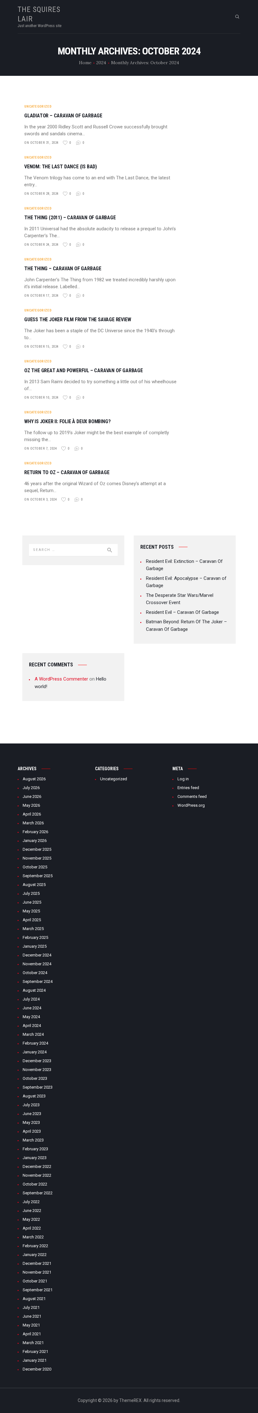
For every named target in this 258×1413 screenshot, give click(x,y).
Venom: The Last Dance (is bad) (60, 167)
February (35, 831)
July (31, 787)
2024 (101, 62)
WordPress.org (191, 805)
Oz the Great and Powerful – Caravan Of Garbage (83, 370)
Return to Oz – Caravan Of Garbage (66, 472)
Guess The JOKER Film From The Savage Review (77, 319)
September (38, 875)
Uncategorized (38, 106)
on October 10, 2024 (41, 397)
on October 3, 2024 (40, 499)
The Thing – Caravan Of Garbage (62, 269)
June (32, 796)
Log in (183, 779)
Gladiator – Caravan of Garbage (63, 116)
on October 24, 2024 (41, 245)
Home (85, 62)
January (35, 840)
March (33, 823)
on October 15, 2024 (41, 347)
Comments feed (192, 796)
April (32, 814)
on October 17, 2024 (41, 296)
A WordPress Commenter (61, 679)
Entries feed (188, 787)
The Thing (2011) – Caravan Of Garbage (70, 218)
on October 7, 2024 (40, 448)
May (31, 805)
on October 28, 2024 (41, 194)
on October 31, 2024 (41, 143)
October (35, 867)
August (34, 779)
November (37, 858)
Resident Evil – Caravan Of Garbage (182, 612)
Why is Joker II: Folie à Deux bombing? (67, 421)
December (37, 849)
